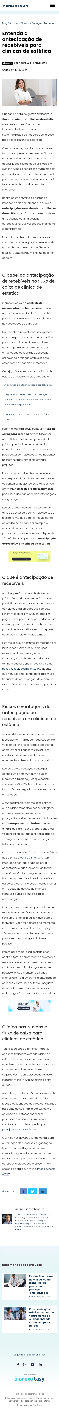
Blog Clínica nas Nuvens (16, 23)
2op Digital (37, 1405)
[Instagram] (24, 1364)
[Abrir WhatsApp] (51, 1403)
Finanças (37, 23)
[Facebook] (18, 1364)
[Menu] (52, 5)
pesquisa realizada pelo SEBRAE (21, 669)
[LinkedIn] (40, 1364)
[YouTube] (32, 1364)
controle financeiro (32, 858)
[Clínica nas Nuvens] (14, 5)
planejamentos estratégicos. (20, 1129)
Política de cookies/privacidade (29, 1394)
